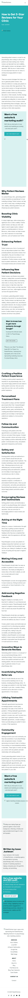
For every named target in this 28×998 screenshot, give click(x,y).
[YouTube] (16, 995)
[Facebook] (9, 995)
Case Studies (14, 972)
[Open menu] (25, 3)
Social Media (14, 952)
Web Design (14, 954)
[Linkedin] (19, 995)
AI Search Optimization (14, 947)
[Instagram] (11, 995)
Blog (14, 965)
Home (14, 961)
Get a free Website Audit (13, 133)
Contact (14, 980)
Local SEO (14, 945)
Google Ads (14, 949)
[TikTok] (14, 995)
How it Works (14, 942)
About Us (14, 963)
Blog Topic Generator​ (14, 970)
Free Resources (14, 968)
